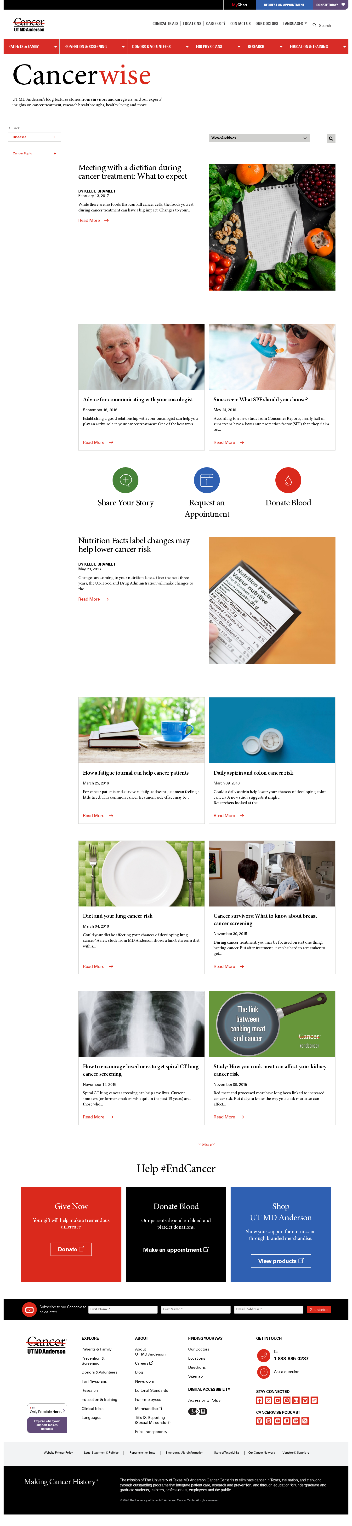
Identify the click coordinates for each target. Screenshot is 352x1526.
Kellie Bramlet (100, 191)
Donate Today (327, 5)
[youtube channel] (277, 1400)
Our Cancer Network (261, 1452)
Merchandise (147, 1408)
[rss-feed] (305, 1421)
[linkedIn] (296, 1400)
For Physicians (209, 46)
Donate (68, 1249)
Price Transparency (151, 1431)
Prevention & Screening (85, 46)
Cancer (81, 77)
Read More (89, 220)
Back (16, 128)
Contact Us (240, 23)
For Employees (148, 1399)
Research (256, 46)
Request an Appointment (284, 5)
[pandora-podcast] (286, 1421)
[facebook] (259, 1400)
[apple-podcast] (259, 1421)
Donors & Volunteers (151, 46)
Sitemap (195, 1376)
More (207, 1145)
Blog (139, 1372)
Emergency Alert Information (184, 1452)
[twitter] (268, 1400)
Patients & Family (23, 46)
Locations (196, 1358)
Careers (213, 23)
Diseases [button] (19, 137)
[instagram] (286, 1400)
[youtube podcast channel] (277, 1421)
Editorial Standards (151, 1390)
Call (291, 1355)
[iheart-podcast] (296, 1421)
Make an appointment (173, 1249)
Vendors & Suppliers (296, 1452)
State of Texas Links (226, 1452)
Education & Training (309, 46)
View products (278, 1260)
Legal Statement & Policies (101, 1452)
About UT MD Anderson (150, 1351)
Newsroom (144, 1381)
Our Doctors (266, 23)
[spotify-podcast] (268, 1421)
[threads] (314, 1400)
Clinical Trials (165, 23)
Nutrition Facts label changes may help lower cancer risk (133, 545)
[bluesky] (305, 1400)
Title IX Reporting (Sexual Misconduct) (152, 1420)
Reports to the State (142, 1452)
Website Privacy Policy (58, 1452)
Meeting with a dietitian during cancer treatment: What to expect (132, 172)
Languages (293, 23)
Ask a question (287, 1371)
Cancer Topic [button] (22, 153)
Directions (197, 1367)
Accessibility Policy (204, 1400)
